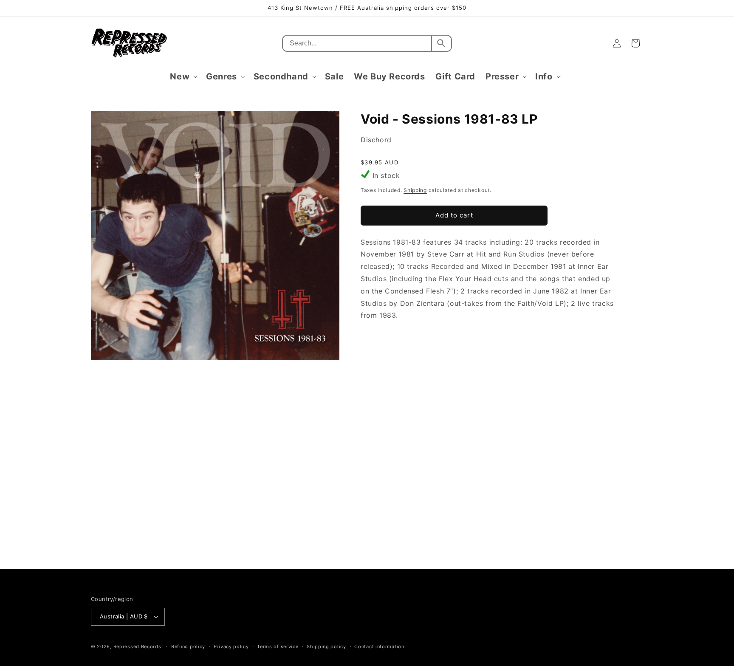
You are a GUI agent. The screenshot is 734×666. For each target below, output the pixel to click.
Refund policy (188, 646)
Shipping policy (326, 646)
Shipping (415, 190)
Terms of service (277, 646)
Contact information (379, 646)
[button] (183, 76)
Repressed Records (137, 646)
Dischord (376, 139)
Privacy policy (231, 646)
